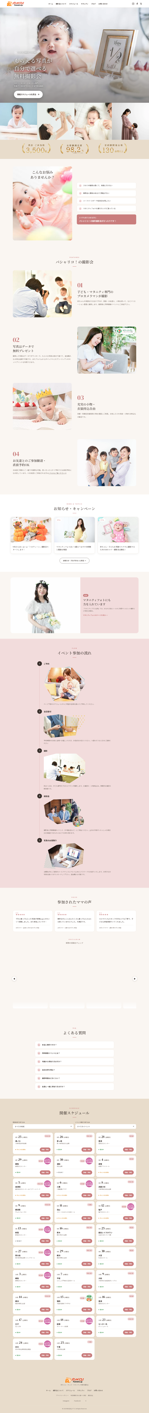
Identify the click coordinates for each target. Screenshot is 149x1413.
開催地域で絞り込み (19, 1122)
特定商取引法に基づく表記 (78, 1395)
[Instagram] (133, 4)
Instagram (66, 1401)
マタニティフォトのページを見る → (95, 615)
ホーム (50, 4)
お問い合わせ (103, 4)
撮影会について (61, 4)
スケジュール (73, 4)
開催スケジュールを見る (28, 94)
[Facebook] (137, 4)
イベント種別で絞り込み (82, 1122)
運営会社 (90, 1395)
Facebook (77, 1401)
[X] (141, 4)
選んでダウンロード (55, 874)
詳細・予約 (45, 1150)
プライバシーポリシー (62, 1395)
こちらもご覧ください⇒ (57, 473)
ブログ (93, 4)
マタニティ (84, 4)
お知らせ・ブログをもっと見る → (74, 560)
